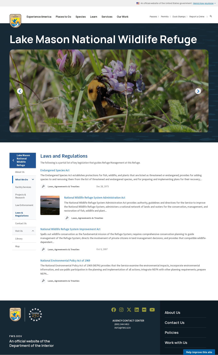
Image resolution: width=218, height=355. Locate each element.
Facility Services (23, 187)
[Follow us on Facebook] (114, 310)
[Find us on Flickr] (145, 310)
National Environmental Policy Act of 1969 (65, 260)
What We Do (21, 179)
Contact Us (21, 223)
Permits (165, 16)
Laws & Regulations (22, 214)
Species (81, 16)
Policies (172, 332)
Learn (93, 16)
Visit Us (19, 230)
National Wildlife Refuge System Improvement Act (70, 229)
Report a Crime (197, 16)
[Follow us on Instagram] (122, 310)
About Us (19, 171)
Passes (153, 16)
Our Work (122, 16)
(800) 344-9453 (121, 324)
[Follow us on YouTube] (153, 310)
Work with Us (176, 342)
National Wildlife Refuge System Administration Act (94, 197)
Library (18, 238)
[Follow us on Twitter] (130, 310)
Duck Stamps (179, 16)
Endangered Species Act (54, 170)
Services (107, 16)
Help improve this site (199, 352)
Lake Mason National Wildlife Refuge (23, 160)
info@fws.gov (122, 327)
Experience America (39, 16)
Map (17, 246)
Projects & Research (20, 196)
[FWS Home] (15, 21)
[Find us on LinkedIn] (138, 310)
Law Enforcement (24, 205)
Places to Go (63, 16)
